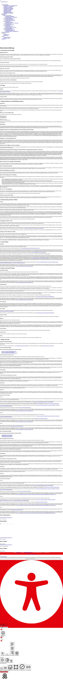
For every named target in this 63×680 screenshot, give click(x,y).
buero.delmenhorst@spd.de (28, 552)
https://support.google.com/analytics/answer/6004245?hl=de (45, 312)
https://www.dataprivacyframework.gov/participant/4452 (24, 410)
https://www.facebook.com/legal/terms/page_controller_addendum (43, 485)
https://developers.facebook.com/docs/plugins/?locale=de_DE (31, 248)
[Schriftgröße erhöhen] (1, 626)
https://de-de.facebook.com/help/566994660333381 (21, 500)
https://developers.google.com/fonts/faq (22, 345)
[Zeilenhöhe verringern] (1, 640)
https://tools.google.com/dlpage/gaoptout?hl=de (7, 311)
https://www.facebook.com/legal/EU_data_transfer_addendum (46, 405)
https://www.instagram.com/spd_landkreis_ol (8, 352)
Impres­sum (29, 554)
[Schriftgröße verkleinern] (1, 629)
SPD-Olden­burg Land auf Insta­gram (7, 435)
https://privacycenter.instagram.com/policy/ (41, 418)
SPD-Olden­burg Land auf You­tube (7, 436)
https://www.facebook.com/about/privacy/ (25, 407)
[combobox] (30, 558)
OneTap (6, 625)
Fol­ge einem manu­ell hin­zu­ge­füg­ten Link (6, 517)
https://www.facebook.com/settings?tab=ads (52, 403)
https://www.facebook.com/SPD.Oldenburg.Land (9, 351)
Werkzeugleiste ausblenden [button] (4, 627)
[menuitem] (32, 8)
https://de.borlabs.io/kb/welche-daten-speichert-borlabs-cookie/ (34, 228)
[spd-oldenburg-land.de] (3, 1)
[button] (61, 558)
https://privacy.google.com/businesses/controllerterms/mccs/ (45, 296)
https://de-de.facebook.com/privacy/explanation (39, 252)
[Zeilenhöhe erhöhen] (1, 637)
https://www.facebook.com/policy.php (19, 262)
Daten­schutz (33, 554)
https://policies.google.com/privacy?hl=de (48, 345)
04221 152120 (18, 552)
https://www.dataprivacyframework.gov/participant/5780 (24, 282)
